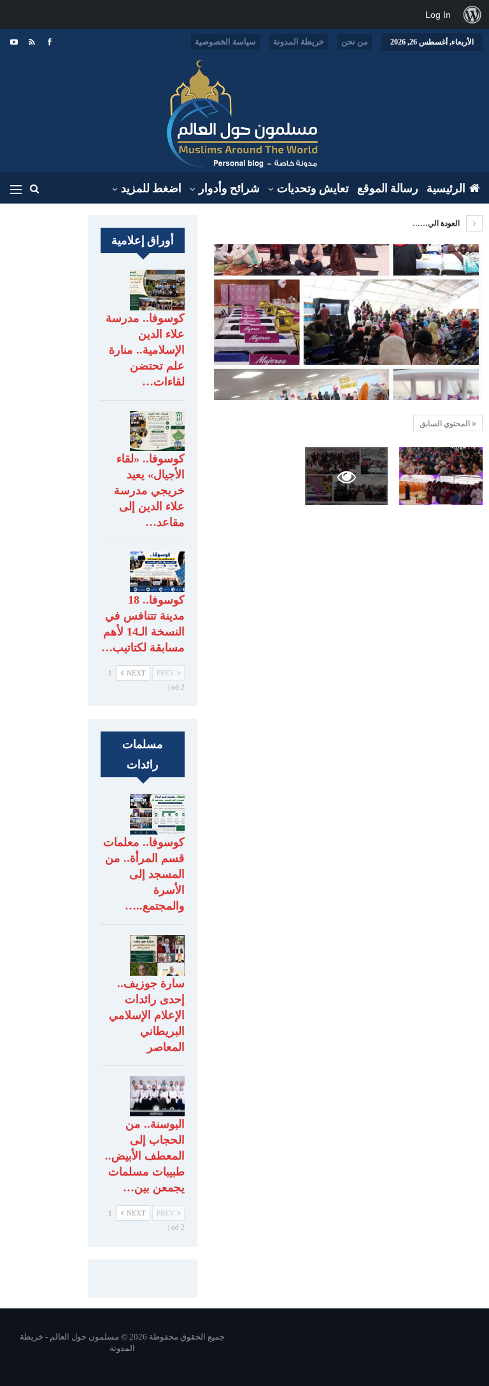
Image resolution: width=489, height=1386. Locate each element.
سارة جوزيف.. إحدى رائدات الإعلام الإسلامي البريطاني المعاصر (147, 1015)
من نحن (354, 41)
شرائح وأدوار (229, 188)
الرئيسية (446, 188)
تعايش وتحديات (313, 188)
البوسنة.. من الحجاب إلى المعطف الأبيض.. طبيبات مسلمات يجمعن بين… (145, 1156)
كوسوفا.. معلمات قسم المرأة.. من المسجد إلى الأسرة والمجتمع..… (144, 874)
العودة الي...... (437, 223)
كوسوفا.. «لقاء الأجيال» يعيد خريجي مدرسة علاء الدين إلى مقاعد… (149, 490)
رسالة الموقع (387, 188)
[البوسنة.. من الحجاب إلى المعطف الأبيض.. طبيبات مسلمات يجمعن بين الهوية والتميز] (157, 1096)
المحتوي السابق (446, 423)
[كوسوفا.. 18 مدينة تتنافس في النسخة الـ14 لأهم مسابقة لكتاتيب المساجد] (157, 571)
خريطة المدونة (298, 41)
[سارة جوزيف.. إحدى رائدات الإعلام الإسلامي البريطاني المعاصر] (157, 955)
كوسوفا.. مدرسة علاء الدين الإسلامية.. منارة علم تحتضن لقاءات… (145, 350)
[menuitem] (472, 14)
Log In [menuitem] (438, 15)
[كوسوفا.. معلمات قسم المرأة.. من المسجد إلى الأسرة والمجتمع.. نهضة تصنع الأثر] (157, 814)
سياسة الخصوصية (225, 41)
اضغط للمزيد (151, 188)
